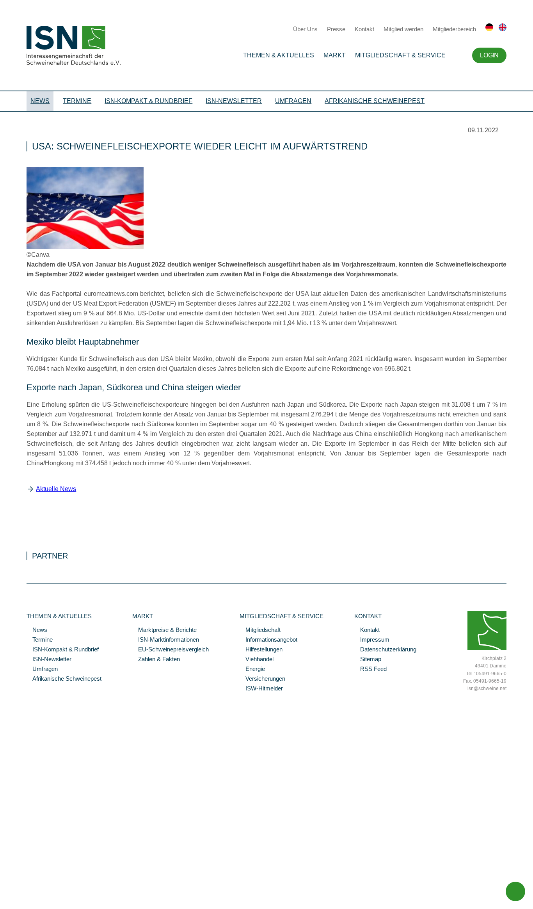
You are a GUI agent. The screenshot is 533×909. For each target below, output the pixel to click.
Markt (334, 55)
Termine (77, 101)
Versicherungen (262, 679)
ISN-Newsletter (234, 101)
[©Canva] (85, 247)
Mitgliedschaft (260, 630)
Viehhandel (257, 660)
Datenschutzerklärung (385, 650)
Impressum (371, 640)
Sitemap (367, 660)
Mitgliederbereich (454, 29)
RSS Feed (370, 669)
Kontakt (364, 29)
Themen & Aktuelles (278, 55)
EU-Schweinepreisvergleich (170, 650)
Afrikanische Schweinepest (375, 101)
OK (4, 903)
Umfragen (293, 101)
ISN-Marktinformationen (165, 640)
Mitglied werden (403, 29)
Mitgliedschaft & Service (400, 55)
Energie (252, 669)
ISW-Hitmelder (261, 689)
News (40, 101)
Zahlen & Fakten (156, 660)
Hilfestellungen (261, 650)
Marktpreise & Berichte (164, 630)
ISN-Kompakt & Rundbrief (148, 101)
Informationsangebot (268, 640)
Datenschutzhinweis (24, 892)
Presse (336, 29)
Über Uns (305, 29)
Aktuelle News (56, 489)
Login (489, 55)
